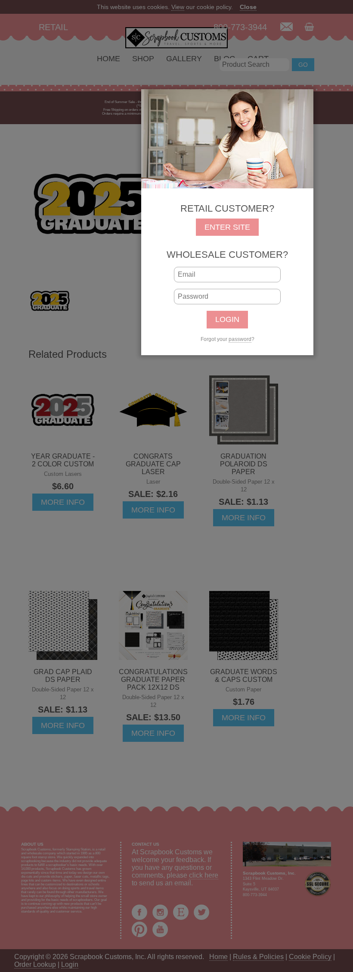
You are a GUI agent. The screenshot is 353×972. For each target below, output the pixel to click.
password (240, 339)
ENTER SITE (227, 227)
